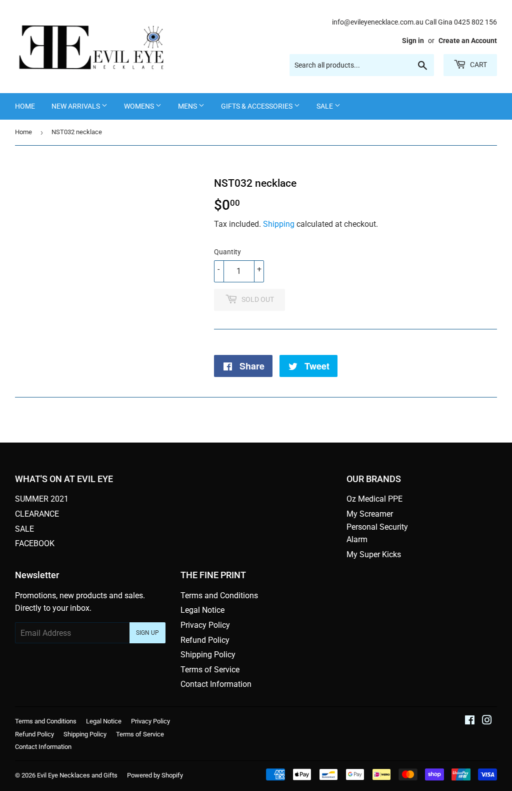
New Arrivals (77, 106)
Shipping (278, 224)
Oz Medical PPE (374, 499)
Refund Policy (205, 640)
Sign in (413, 41)
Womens (140, 106)
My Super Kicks (373, 554)
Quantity (227, 252)
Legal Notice (202, 610)
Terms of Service (210, 669)
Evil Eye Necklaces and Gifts (77, 775)
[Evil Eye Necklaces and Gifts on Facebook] (469, 721)
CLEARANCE (37, 514)
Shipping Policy (208, 654)
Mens (188, 106)
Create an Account (467, 41)
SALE (325, 106)
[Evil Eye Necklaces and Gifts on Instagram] (487, 721)
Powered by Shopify (155, 775)
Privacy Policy (205, 625)
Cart (477, 65)
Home (25, 106)
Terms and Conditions (219, 595)
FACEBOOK (34, 543)
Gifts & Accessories (257, 106)
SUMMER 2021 (41, 499)
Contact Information (216, 684)
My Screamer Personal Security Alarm (377, 526)
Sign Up (147, 632)
